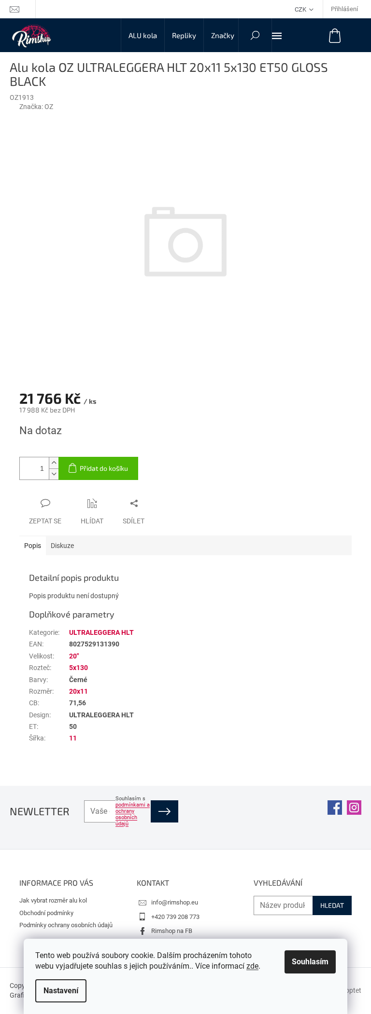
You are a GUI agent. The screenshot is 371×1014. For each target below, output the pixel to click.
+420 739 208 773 (175, 916)
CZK (301, 9)
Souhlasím (310, 961)
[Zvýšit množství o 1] (53, 462)
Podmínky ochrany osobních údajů (66, 925)
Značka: (36, 106)
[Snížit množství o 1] (53, 474)
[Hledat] (255, 35)
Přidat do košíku (104, 468)
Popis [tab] (32, 545)
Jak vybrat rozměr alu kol (53, 900)
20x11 (78, 691)
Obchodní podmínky (46, 913)
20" (74, 656)
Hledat (332, 905)
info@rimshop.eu (174, 902)
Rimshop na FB (171, 930)
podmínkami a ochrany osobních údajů (132, 814)
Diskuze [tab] (62, 545)
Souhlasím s (132, 811)
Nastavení (60, 990)
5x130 (78, 667)
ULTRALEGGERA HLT (101, 632)
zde (252, 966)
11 (73, 738)
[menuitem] (142, 35)
